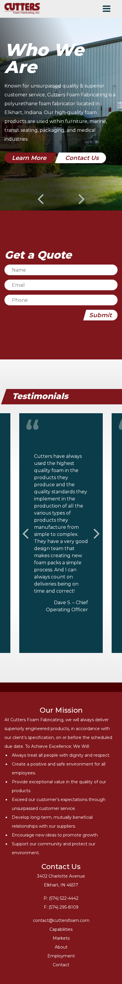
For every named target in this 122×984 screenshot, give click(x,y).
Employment (61, 956)
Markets (61, 938)
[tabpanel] (61, 102)
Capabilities (61, 929)
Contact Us (82, 157)
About (61, 947)
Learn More (29, 157)
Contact (61, 964)
